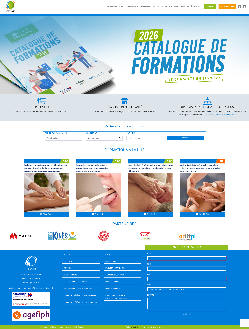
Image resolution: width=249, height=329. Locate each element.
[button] (18, 55)
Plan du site (146, 327)
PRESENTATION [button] (69, 261)
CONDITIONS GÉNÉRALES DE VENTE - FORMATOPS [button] (82, 302)
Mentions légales (157, 327)
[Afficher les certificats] (31, 298)
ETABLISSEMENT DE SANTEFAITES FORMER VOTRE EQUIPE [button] (117, 296)
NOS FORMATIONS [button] (115, 6)
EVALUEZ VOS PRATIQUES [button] (115, 268)
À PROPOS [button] (195, 6)
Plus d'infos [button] (47, 214)
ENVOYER (186, 313)
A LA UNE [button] (67, 268)
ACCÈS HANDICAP (181, 6)
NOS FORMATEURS (148, 6)
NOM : (149, 253)
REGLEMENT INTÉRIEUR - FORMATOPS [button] (78, 288)
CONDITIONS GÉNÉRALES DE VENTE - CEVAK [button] (80, 295)
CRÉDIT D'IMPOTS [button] (70, 275)
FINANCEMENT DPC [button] (112, 282)
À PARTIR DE (91, 133)
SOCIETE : (151, 264)
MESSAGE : (151, 295)
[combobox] (144, 138)
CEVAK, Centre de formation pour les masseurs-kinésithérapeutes (62, 327)
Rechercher (185, 137)
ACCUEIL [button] (67, 254)
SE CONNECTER (227, 6)
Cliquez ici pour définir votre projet (220, 114)
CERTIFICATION (165, 6)
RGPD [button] (107, 254)
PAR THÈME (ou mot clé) (56, 133)
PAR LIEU (130, 133)
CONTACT (210, 6)
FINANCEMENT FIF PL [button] (113, 288)
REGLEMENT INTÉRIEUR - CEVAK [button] (75, 282)
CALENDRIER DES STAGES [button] (114, 275)
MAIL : (149, 274)
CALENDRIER (132, 6)
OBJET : (150, 284)
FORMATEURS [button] (110, 261)
